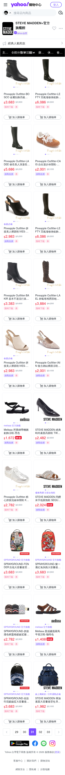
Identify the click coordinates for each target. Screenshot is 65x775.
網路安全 (20, 769)
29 (16, 732)
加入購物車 (18, 117)
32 (40, 732)
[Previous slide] (4, 71)
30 (24, 732)
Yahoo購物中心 (26, 4)
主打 (5, 52)
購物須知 (45, 760)
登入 (56, 4)
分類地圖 (45, 769)
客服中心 (18, 760)
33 (48, 732)
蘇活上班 (41, 52)
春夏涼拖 (60, 52)
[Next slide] (29, 71)
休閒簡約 (51, 52)
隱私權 (32, 769)
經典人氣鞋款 (16, 43)
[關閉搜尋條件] (10, 12)
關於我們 (31, 760)
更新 (57, 752)
